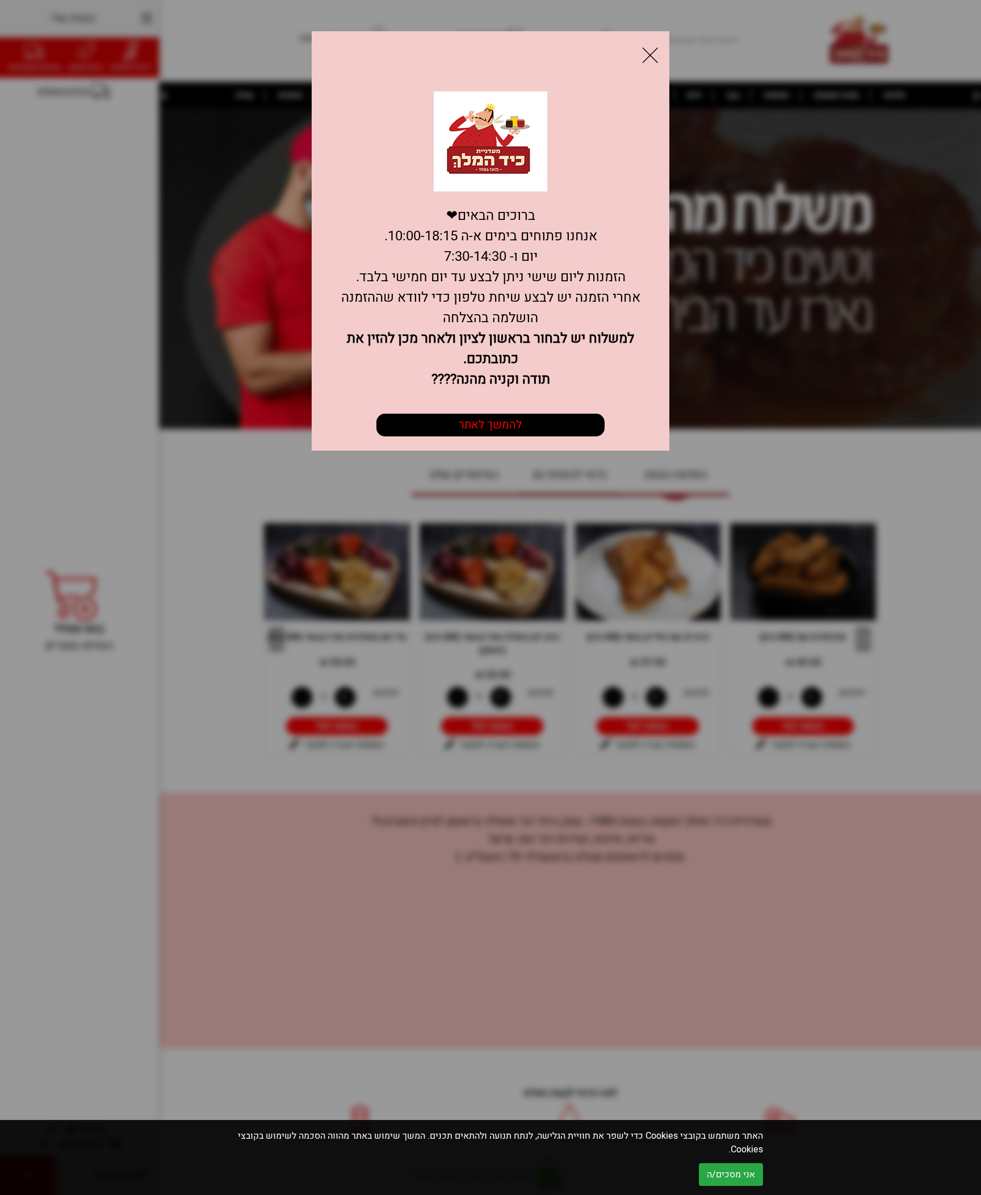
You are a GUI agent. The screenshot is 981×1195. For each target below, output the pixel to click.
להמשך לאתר (490, 425)
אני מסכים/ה (731, 1174)
